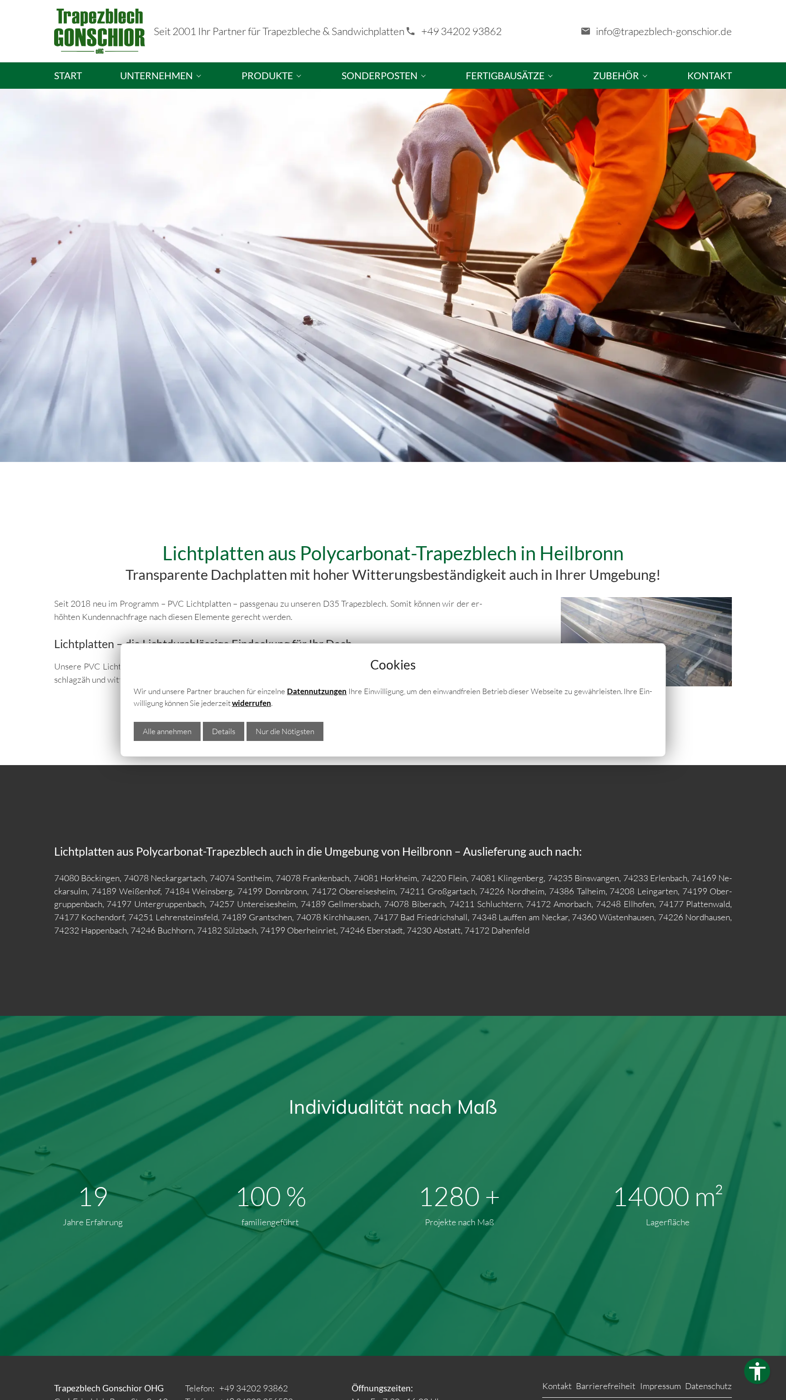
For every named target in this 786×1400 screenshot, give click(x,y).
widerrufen (251, 703)
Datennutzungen (317, 691)
